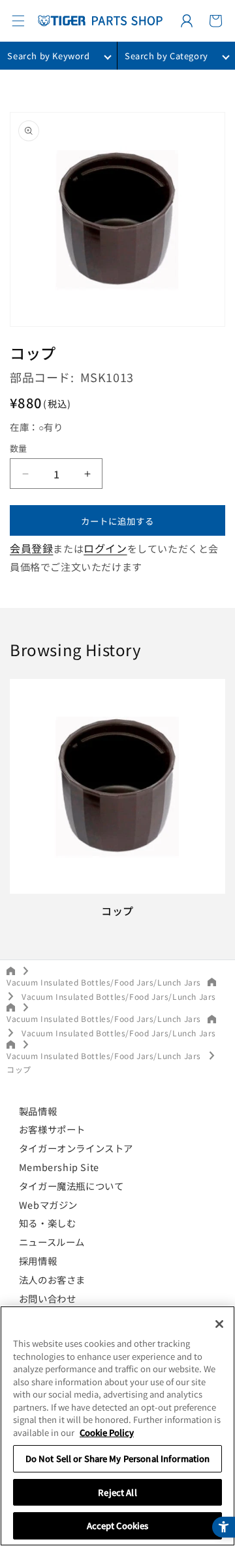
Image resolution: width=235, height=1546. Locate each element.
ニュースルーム (52, 1242)
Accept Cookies (118, 1525)
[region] (117, 1426)
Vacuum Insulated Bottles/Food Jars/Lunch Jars (104, 981)
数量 (18, 448)
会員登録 (31, 548)
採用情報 (38, 1260)
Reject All (117, 1492)
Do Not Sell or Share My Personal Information (117, 1458)
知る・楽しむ (47, 1223)
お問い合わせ (47, 1298)
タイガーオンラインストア (76, 1148)
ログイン (105, 548)
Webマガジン (48, 1204)
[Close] (219, 1324)
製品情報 (38, 1111)
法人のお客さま (52, 1279)
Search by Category (166, 55)
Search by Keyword (48, 55)
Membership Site (59, 1167)
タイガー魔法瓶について (71, 1186)
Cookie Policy (107, 1432)
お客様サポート (52, 1129)
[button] (18, 21)
